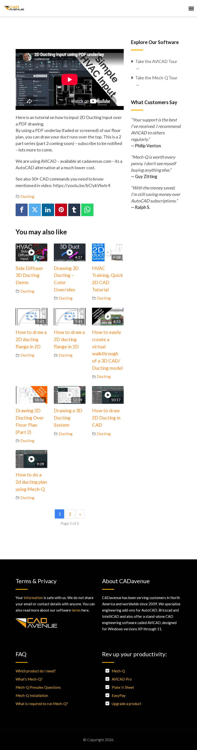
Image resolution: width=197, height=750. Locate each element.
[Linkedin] (48, 210)
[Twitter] (35, 210)
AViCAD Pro (122, 679)
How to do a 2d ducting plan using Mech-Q (31, 482)
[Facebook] (22, 210)
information (33, 597)
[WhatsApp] (87, 210)
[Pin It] (61, 210)
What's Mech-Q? (29, 679)
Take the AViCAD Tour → (156, 64)
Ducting (27, 196)
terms (76, 610)
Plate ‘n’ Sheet (123, 687)
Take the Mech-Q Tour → (156, 81)
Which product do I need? (36, 671)
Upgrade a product (126, 703)
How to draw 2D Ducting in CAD (106, 417)
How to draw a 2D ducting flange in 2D (31, 339)
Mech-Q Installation (32, 695)
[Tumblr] (74, 210)
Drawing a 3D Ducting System (68, 417)
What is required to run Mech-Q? (42, 703)
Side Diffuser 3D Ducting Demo (29, 275)
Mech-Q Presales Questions (38, 687)
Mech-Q (118, 671)
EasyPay (119, 695)
